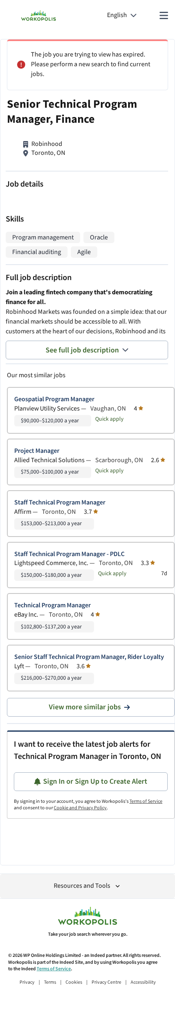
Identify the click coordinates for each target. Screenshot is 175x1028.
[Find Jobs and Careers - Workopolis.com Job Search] (38, 15)
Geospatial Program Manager (54, 399)
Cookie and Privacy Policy (80, 808)
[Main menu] (163, 15)
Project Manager (36, 451)
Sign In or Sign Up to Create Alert (95, 781)
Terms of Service (145, 801)
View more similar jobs (85, 707)
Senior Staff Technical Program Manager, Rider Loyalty (89, 657)
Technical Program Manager (52, 605)
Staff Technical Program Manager (59, 502)
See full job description (82, 350)
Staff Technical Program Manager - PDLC (69, 554)
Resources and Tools (82, 886)
